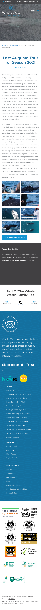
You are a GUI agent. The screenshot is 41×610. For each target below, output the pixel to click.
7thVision (12, 599)
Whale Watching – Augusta (16, 418)
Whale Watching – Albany (15, 425)
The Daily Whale (13, 45)
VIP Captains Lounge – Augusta (18, 421)
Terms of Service (14, 603)
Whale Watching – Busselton (17, 433)
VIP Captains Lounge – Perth (16, 410)
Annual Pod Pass (12, 437)
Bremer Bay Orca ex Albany (16, 398)
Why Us (9, 470)
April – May (10, 450)
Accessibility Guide (13, 485)
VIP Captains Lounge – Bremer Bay (19, 394)
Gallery (9, 481)
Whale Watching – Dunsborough (18, 429)
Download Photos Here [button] (15, 237)
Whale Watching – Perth (15, 406)
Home (4, 45)
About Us (9, 473)
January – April (11, 446)
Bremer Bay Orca (12, 390)
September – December (15, 458)
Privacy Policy (11, 493)
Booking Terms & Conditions (16, 489)
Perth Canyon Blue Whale (15, 402)
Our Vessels (10, 477)
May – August (11, 454)
